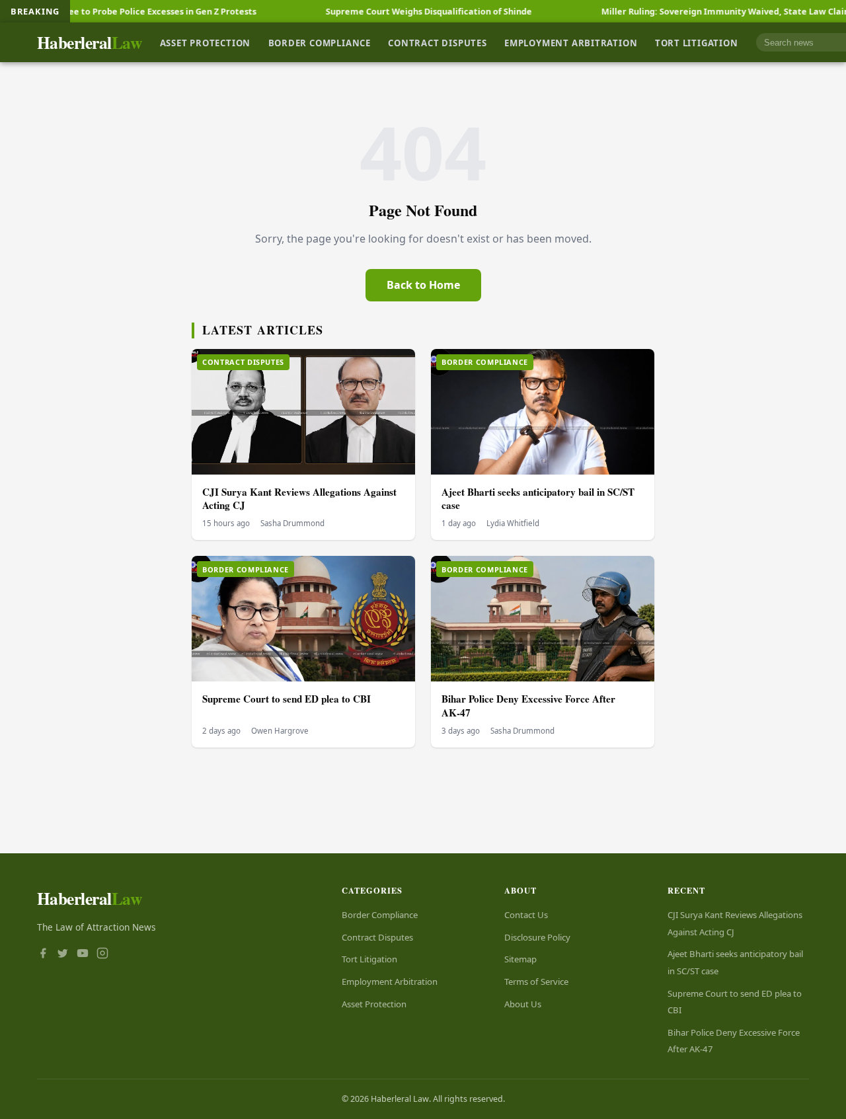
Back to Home (423, 285)
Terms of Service (536, 981)
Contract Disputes (437, 42)
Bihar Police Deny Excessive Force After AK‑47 (528, 705)
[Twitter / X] (63, 954)
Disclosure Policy (537, 937)
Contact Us (526, 915)
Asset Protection (205, 42)
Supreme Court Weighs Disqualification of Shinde (391, 11)
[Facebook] (43, 954)
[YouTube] (83, 954)
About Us (522, 1004)
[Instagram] (102, 954)
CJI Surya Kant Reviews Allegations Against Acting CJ (299, 498)
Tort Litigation (696, 42)
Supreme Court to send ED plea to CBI (286, 698)
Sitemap (520, 959)
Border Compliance (319, 42)
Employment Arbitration (570, 42)
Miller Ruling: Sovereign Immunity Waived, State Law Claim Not (697, 11)
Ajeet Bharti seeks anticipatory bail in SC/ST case (538, 498)
